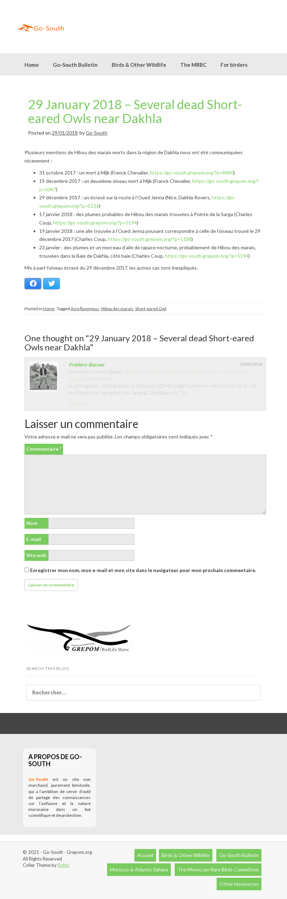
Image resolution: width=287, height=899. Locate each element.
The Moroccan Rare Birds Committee (218, 869)
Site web (36, 555)
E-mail (33, 539)
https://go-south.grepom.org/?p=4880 (191, 173)
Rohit (63, 865)
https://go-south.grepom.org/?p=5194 (95, 223)
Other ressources (239, 884)
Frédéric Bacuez (86, 365)
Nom (31, 523)
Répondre (79, 403)
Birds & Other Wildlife (186, 855)
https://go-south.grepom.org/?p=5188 (149, 239)
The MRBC (193, 65)
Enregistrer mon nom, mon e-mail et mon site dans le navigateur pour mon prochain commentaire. (143, 570)
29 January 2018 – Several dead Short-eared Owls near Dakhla (135, 111)
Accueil (145, 855)
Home (31, 65)
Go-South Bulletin (75, 65)
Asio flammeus (85, 308)
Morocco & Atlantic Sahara (139, 869)
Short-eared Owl (150, 308)
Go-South (96, 133)
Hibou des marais (117, 308)
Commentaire (43, 449)
